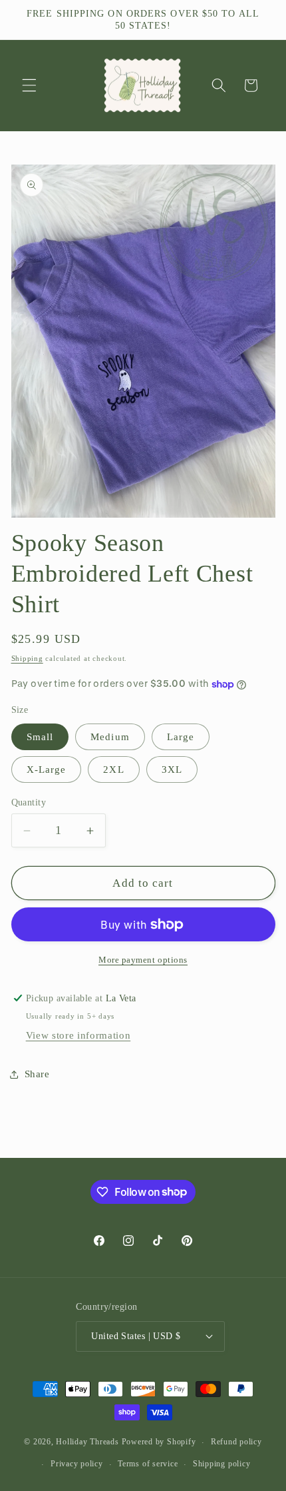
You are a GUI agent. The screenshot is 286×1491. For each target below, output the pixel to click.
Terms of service (148, 1463)
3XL (172, 769)
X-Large (47, 769)
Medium (110, 736)
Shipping (27, 658)
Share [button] (37, 1073)
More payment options (143, 960)
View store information (78, 1035)
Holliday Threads (87, 1442)
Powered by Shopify (159, 1442)
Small (40, 736)
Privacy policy (77, 1463)
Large (181, 736)
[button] (29, 85)
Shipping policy (222, 1463)
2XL (113, 769)
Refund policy (236, 1441)
